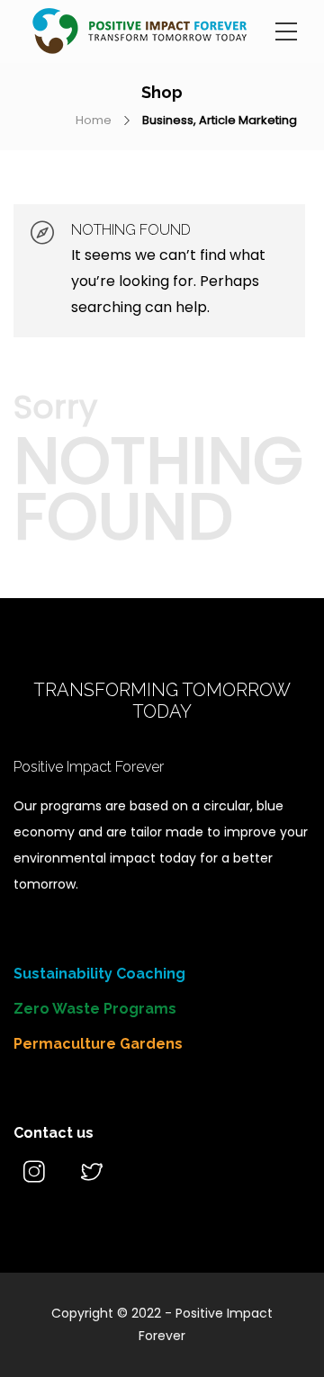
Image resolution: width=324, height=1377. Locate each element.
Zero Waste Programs (95, 1008)
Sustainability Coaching (99, 973)
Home (94, 120)
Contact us (54, 1132)
